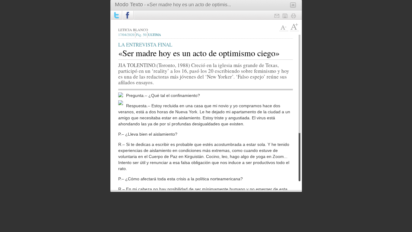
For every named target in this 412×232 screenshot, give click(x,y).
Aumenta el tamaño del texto (294, 26)
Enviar (276, 16)
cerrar (293, 5)
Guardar (285, 16)
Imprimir (293, 16)
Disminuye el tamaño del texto (283, 26)
